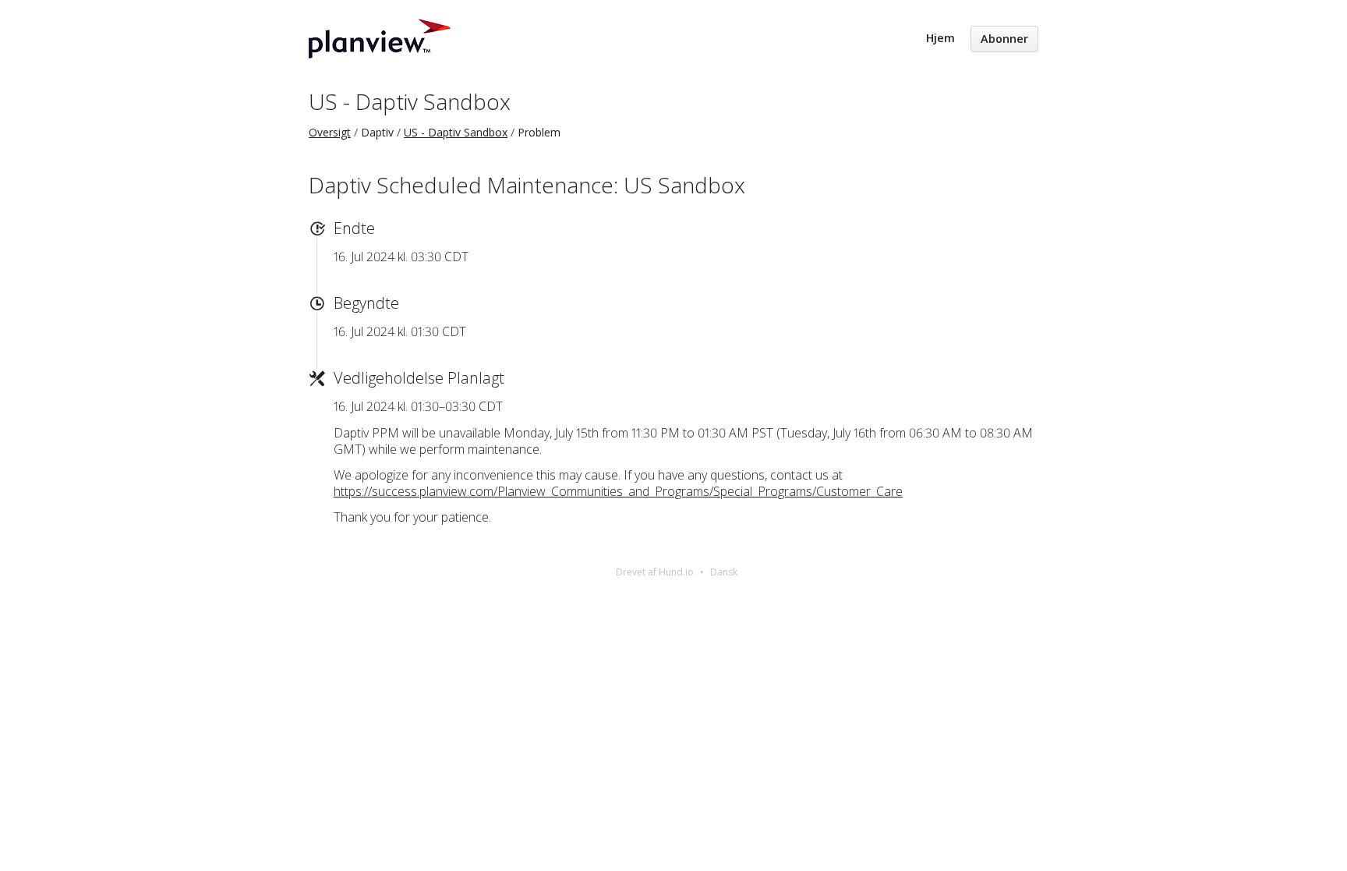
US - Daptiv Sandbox (410, 101)
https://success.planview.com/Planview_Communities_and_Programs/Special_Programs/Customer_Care (618, 491)
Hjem (940, 37)
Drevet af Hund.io (655, 572)
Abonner (1004, 38)
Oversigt (330, 132)
